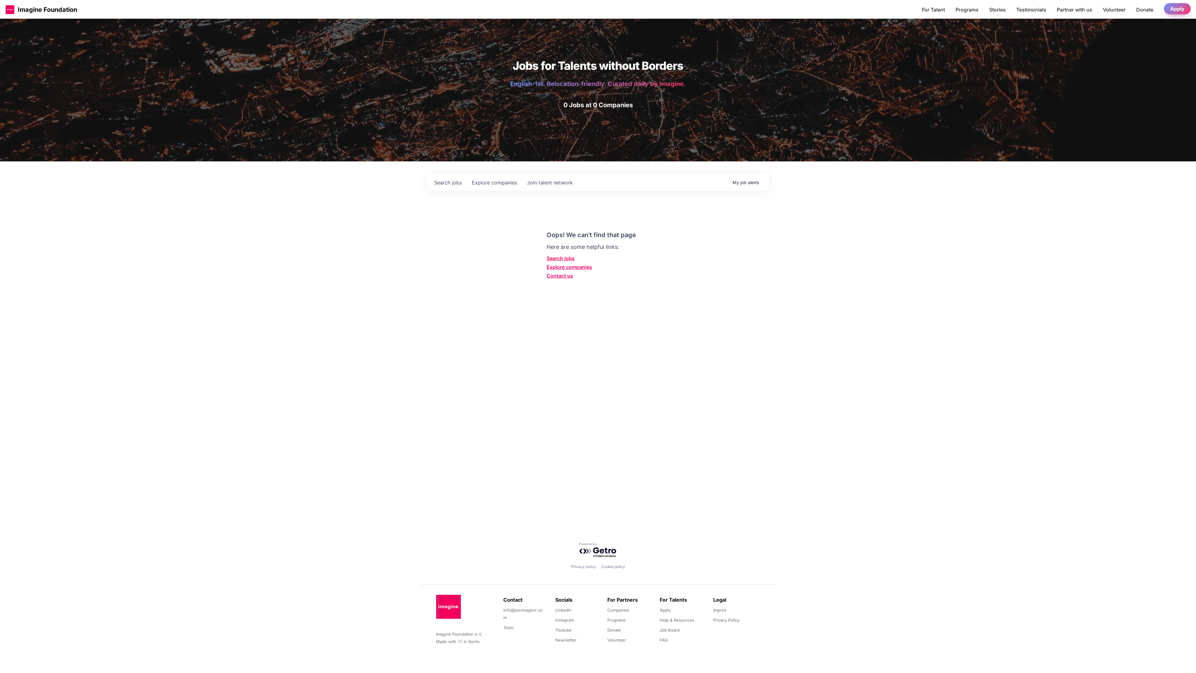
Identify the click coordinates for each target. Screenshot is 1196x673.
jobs (448, 182)
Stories (997, 10)
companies (494, 182)
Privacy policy (583, 566)
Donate (1144, 10)
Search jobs (561, 258)
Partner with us (1074, 10)
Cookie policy (613, 566)
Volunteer (1114, 10)
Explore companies (569, 267)
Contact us (560, 276)
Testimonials (1031, 10)
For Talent (933, 10)
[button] (10, 9)
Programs (967, 10)
